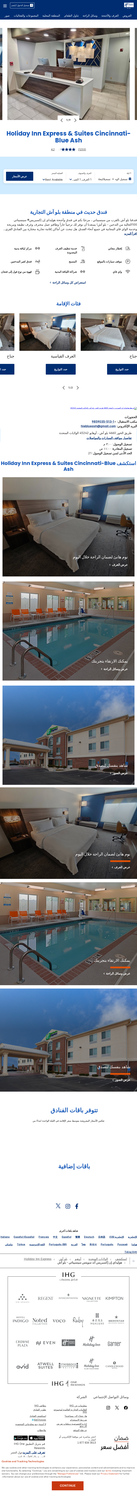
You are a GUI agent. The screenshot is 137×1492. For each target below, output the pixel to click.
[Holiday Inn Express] (129, 5)
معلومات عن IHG (78, 1405)
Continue (68, 1485)
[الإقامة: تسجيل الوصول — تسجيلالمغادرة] (114, 179)
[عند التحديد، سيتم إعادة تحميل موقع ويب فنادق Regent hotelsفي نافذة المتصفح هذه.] (45, 1297)
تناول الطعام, (71, 15)
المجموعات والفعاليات (26, 15)
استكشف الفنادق (38, 1416)
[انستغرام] (108, 1407)
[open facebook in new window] (78, 1206)
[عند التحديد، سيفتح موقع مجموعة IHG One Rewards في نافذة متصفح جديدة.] (68, 1383)
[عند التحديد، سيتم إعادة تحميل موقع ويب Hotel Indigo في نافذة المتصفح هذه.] (20, 1320)
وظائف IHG (40, 1405)
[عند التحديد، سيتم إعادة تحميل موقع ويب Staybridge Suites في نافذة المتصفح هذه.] (68, 1365)
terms (108, 1470)
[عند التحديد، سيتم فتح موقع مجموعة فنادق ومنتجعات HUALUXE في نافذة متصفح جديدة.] (97, 1320)
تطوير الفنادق (39, 1409)
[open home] (132, 1261)
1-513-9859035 (103, 421)
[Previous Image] (62, 120)
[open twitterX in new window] (59, 1206)
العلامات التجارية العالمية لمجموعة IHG (70, 1410)
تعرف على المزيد (34, 1452)
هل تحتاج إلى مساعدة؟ (76, 1416)
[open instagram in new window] (69, 1206)
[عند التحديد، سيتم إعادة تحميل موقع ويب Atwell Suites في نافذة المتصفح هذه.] (45, 1365)
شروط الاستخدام (78, 1419)
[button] (5, 5)
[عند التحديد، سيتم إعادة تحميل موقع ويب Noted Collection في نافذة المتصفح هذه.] (40, 1320)
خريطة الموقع (80, 1430)
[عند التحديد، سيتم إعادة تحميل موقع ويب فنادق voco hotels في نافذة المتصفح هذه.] (59, 1320)
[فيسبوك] (125, 1407)
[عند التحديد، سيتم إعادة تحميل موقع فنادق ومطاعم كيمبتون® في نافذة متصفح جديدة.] (114, 1297)
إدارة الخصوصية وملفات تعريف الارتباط (71, 1425)
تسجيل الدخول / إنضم (20, 5)
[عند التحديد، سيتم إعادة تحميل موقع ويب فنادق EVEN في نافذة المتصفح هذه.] (45, 1343)
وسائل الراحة (90, 15)
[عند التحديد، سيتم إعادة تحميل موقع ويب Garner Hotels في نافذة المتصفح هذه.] (114, 1343)
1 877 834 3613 (86, 1442)
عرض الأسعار (19, 176)
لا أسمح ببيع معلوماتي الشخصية (30, 1424)
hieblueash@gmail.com (98, 426)
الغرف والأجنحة (110, 15)
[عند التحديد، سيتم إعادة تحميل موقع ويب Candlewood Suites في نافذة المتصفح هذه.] (114, 1365)
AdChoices (40, 1419)
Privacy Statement (110, 1473)
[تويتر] (117, 1407)
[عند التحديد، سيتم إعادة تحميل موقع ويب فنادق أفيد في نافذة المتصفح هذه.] (22, 1365)
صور (7, 15)
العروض (127, 15)
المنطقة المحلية (51, 15)
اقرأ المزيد (130, 233)
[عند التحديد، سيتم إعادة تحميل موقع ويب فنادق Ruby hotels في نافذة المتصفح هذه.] (78, 1320)
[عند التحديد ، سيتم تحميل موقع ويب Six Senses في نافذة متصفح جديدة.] (22, 1297)
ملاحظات (41, 1430)
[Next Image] (75, 120)
